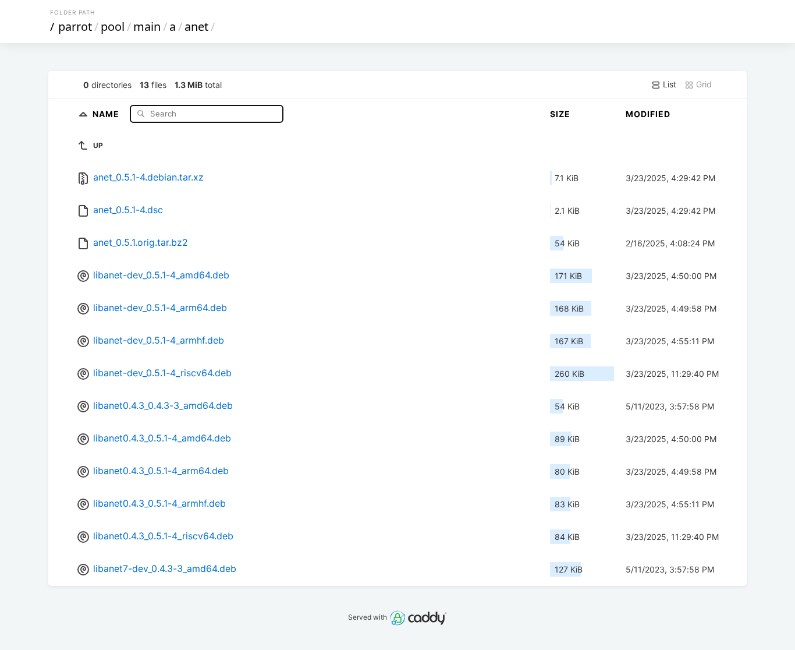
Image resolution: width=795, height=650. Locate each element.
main (147, 26)
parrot (75, 26)
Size (560, 114)
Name (107, 113)
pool (113, 26)
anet (196, 26)
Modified (648, 114)
